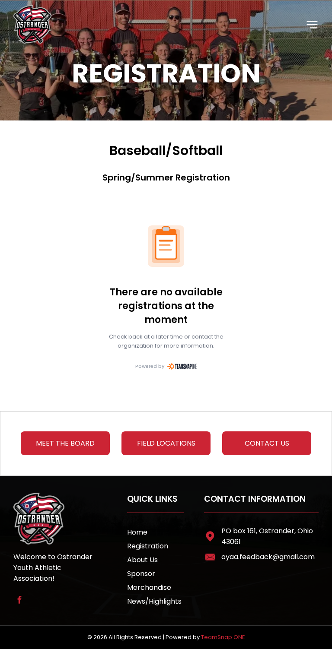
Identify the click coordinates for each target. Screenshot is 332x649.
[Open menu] (312, 24)
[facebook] (19, 601)
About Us (142, 560)
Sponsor (141, 574)
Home (137, 532)
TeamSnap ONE (223, 637)
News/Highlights (154, 601)
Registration (147, 546)
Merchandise (149, 587)
